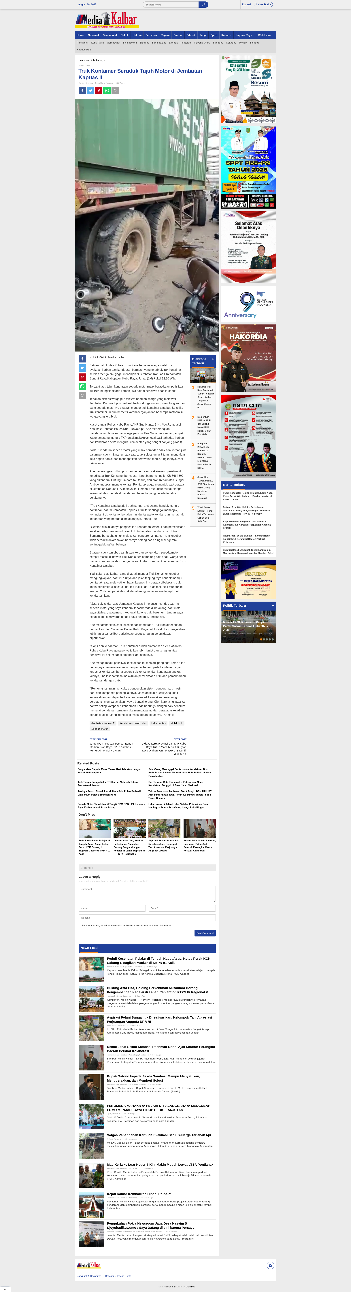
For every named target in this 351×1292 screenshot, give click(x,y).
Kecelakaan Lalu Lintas (133, 723)
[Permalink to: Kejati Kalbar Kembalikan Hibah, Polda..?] (91, 1204)
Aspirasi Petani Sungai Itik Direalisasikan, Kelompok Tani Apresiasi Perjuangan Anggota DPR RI (247, 524)
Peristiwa (109, 83)
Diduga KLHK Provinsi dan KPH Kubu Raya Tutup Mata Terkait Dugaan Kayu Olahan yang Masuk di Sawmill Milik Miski (164, 747)
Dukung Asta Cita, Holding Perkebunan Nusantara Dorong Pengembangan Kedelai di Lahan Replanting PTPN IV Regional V (130, 847)
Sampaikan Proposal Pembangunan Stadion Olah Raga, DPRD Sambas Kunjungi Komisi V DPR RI (111, 745)
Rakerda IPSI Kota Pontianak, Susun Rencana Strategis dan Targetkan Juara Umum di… (205, 397)
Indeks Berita (124, 1276)
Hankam (118, 967)
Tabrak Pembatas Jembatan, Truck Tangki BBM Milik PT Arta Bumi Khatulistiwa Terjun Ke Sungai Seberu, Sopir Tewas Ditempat (180, 794)
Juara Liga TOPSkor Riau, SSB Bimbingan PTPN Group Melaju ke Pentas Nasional (205, 487)
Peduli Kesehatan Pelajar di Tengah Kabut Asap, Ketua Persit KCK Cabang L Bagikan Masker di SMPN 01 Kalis (94, 847)
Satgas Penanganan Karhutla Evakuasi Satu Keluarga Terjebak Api (159, 1135)
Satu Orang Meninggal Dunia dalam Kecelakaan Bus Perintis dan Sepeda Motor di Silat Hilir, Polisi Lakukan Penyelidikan (179, 772)
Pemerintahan (113, 1055)
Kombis (110, 996)
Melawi (110, 1139)
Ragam (159, 1231)
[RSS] (270, 1266)
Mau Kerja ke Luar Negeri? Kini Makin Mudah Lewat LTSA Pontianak (160, 1164)
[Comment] (115, 90)
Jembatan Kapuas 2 (103, 723)
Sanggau (127, 996)
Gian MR (190, 1286)
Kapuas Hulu (128, 967)
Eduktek (110, 967)
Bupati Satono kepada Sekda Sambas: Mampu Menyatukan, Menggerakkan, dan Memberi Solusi (248, 552)
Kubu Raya (100, 83)
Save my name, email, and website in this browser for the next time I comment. (127, 925)
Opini (109, 1114)
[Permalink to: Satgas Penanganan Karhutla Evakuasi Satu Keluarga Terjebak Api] (91, 1145)
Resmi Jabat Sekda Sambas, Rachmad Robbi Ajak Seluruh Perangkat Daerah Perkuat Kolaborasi (246, 539)
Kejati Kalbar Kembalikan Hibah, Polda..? (139, 1194)
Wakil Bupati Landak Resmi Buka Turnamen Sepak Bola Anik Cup (205, 514)
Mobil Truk (177, 723)
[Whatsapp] (107, 90)
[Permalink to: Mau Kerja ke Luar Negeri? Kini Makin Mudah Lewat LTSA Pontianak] (91, 1175)
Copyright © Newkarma (89, 1276)
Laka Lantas (158, 723)
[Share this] (82, 90)
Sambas (142, 1055)
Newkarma (169, 1286)
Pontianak (133, 1168)
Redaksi (109, 1276)
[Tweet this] (90, 90)
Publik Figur (133, 1055)
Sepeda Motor (99, 728)
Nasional (118, 1231)
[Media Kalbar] (107, 19)
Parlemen (122, 1025)
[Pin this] (98, 90)
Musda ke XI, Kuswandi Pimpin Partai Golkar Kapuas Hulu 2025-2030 (245, 626)
